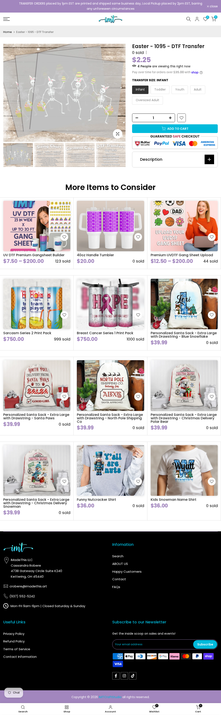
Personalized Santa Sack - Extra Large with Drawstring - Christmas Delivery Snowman (36, 503)
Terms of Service (16, 649)
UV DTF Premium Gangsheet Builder (34, 255)
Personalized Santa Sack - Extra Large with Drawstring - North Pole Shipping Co (110, 418)
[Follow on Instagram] (124, 675)
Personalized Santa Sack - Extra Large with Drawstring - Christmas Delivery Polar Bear (184, 418)
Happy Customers (127, 571)
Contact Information (20, 656)
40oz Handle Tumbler (95, 255)
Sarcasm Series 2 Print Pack (27, 333)
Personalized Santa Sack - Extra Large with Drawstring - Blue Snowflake (184, 335)
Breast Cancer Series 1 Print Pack (105, 333)
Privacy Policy (13, 633)
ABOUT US (120, 563)
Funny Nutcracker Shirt (96, 499)
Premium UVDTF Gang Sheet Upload (182, 255)
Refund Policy (14, 641)
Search (117, 556)
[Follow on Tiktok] (132, 675)
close (9, 6)
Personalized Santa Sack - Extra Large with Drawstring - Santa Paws (36, 416)
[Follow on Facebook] (116, 675)
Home (7, 32)
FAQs (116, 587)
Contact (119, 579)
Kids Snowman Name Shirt (173, 499)
